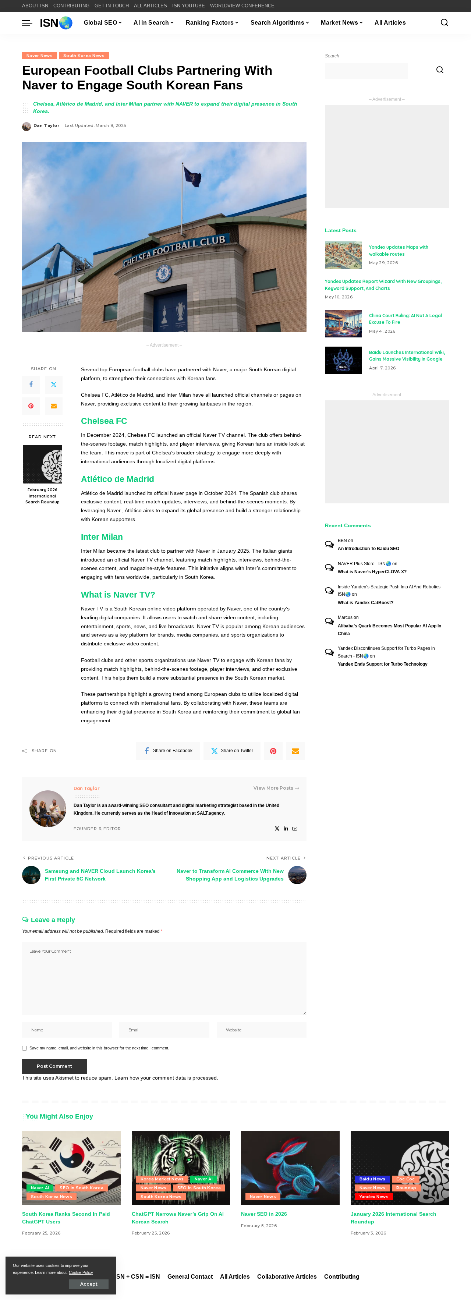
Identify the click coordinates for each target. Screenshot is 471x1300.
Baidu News (373, 1179)
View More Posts (273, 788)
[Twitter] (54, 385)
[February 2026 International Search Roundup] (42, 464)
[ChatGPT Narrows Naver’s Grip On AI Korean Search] (181, 1168)
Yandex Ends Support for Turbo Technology (383, 664)
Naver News (39, 55)
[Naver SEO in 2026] (290, 1168)
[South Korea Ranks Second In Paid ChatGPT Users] (71, 1168)
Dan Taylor (46, 125)
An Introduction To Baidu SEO (368, 548)
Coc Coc (405, 1179)
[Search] (444, 23)
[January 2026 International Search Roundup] (400, 1168)
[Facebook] (31, 385)
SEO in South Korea (81, 1187)
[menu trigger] (31, 23)
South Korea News (84, 55)
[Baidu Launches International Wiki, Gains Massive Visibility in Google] (343, 360)
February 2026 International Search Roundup (42, 496)
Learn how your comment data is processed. (166, 1078)
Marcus (345, 617)
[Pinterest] (31, 406)
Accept (89, 1284)
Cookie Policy (81, 1272)
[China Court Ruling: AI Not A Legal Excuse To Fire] (343, 323)
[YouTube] (294, 828)
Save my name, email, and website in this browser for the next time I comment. (99, 1048)
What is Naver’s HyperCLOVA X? (372, 571)
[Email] (54, 406)
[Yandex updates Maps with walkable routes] (343, 255)
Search (332, 56)
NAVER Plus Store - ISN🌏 (364, 563)
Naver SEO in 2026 (264, 1214)
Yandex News (374, 1196)
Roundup (406, 1187)
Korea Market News (162, 1179)
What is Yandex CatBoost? (365, 602)
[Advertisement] (387, 156)
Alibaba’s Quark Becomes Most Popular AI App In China (389, 629)
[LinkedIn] (285, 828)
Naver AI (40, 1187)
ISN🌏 (56, 22)
